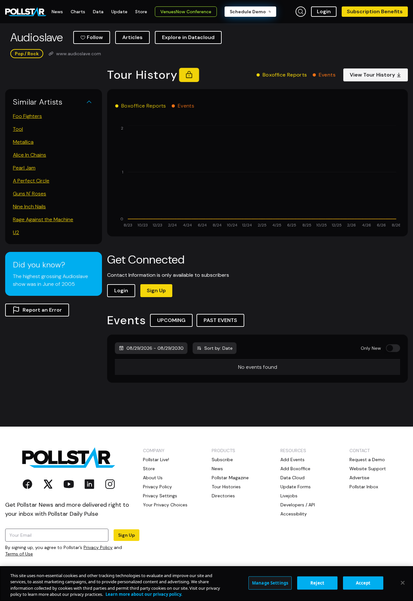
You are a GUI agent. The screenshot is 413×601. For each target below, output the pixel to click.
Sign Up (156, 290)
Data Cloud (292, 478)
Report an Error (42, 309)
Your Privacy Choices (165, 505)
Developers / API (297, 505)
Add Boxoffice (295, 468)
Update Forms (295, 487)
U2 (16, 232)
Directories (223, 496)
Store (149, 468)
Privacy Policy (98, 547)
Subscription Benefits (375, 11)
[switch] (393, 348)
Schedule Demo (248, 12)
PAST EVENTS (220, 320)
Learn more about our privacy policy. (144, 594)
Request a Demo (367, 459)
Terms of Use (19, 554)
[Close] (403, 582)
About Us (153, 478)
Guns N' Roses (29, 193)
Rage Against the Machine (43, 219)
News (217, 468)
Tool (18, 129)
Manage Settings (270, 583)
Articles (132, 37)
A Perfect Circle (31, 180)
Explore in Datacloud (188, 37)
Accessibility (293, 514)
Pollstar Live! (156, 459)
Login (324, 11)
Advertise (359, 478)
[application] (257, 177)
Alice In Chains (29, 154)
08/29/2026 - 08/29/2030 (155, 348)
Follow (95, 37)
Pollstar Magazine (230, 478)
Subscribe (222, 459)
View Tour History (372, 74)
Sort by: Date (218, 348)
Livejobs (288, 496)
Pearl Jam (24, 167)
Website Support (367, 468)
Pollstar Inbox (363, 487)
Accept (363, 583)
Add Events (292, 459)
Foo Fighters (27, 116)
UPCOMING (171, 320)
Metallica (23, 142)
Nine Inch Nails (29, 206)
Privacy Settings (160, 496)
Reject (317, 583)
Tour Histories (226, 487)
